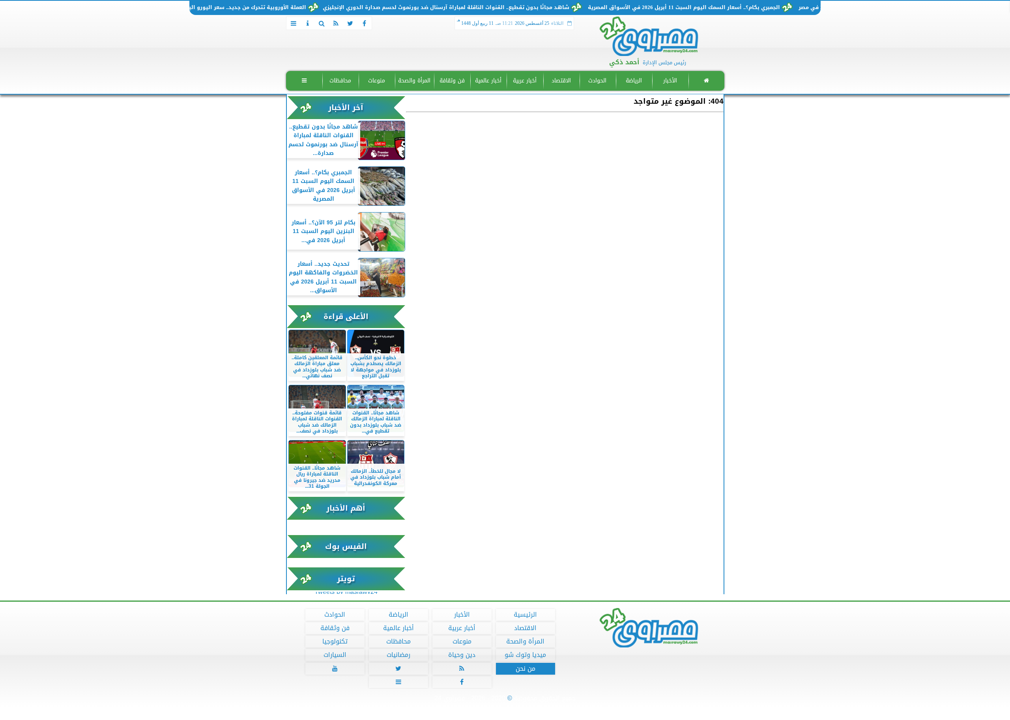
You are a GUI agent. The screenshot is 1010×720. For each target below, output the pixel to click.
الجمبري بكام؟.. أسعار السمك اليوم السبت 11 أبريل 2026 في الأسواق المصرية (706, 7)
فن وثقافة (451, 80)
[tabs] (293, 23)
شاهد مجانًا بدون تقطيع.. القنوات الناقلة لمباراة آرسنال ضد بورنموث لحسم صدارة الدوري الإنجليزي (468, 7)
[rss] (336, 23)
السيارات (334, 655)
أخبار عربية (525, 80)
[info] (307, 23)
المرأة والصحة (414, 80)
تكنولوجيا (334, 641)
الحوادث (597, 80)
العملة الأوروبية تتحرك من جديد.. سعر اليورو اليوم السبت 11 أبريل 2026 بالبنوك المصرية (220, 7)
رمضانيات (398, 655)
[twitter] (350, 23)
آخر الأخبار (345, 107)
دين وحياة (461, 655)
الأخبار (670, 80)
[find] (322, 23)
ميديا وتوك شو (525, 655)
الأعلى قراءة (346, 316)
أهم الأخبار (345, 508)
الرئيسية (525, 615)
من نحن (525, 669)
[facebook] (364, 23)
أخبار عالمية (488, 80)
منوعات (376, 80)
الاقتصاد (560, 80)
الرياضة (633, 80)
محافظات (340, 80)
